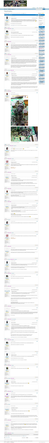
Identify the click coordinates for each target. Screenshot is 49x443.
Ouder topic (6, 434)
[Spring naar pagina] (25, 13)
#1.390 (37, 221)
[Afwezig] (8, 163)
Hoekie (8, 145)
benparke (41, 63)
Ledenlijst (41, 7)
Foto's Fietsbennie (42, 64)
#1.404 (37, 421)
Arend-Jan (40, 39)
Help (44, 7)
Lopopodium (7, 409)
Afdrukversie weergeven (7, 437)
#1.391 (37, 234)
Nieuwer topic (9, 434)
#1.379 (37, 16)
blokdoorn (40, 30)
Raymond (6, 251)
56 (17, 13)
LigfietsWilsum (7, 150)
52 (13, 13)
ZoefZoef (7, 59)
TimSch (41, 45)
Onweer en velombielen (41, 34)
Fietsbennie (15, 145)
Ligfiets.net (34, 7)
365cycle (7, 163)
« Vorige (8, 13)
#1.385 (37, 147)
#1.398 (37, 341)
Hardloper (13, 28)
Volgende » (24, 13)
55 (16, 13)
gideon (12, 391)
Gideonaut (40, 69)
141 (21, 13)
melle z (41, 36)
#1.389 (37, 203)
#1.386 (37, 160)
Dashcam (42, 31)
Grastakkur (40, 77)
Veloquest (6, 46)
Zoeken (38, 7)
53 (14, 13)
